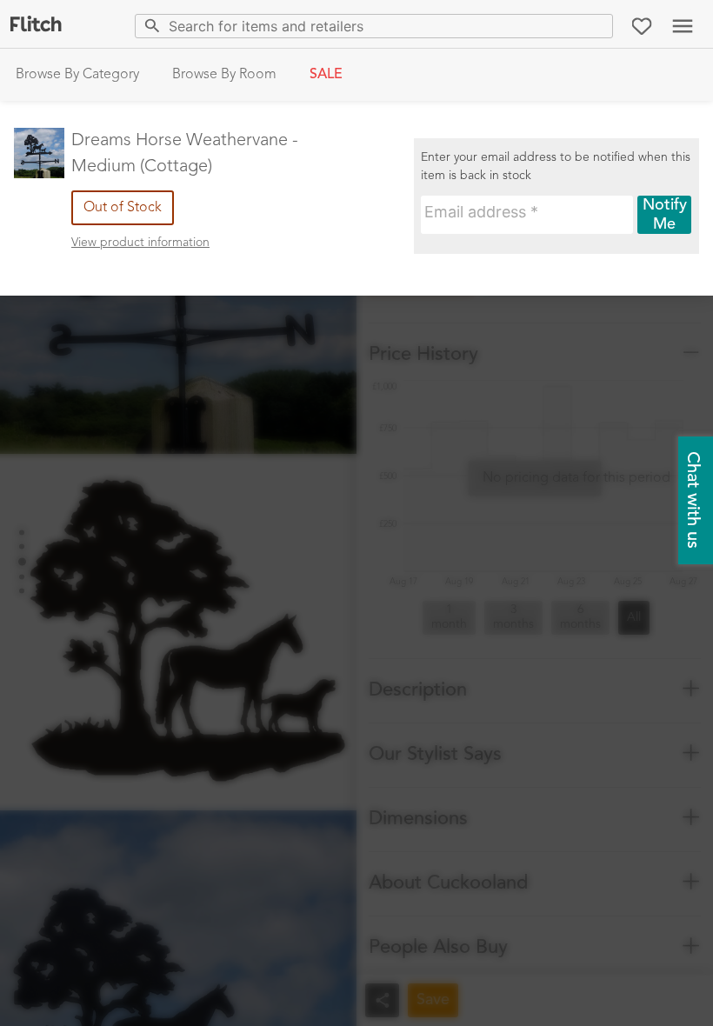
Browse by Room (224, 75)
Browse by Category (77, 75)
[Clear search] (596, 26)
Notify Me (665, 214)
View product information (140, 243)
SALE (326, 75)
